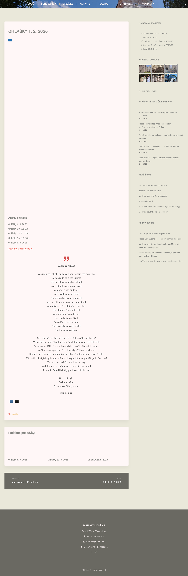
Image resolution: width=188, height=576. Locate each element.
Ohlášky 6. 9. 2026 (17, 224)
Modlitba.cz (145, 174)
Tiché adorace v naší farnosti (154, 33)
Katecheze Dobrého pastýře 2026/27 (157, 45)
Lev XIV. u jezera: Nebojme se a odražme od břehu (161, 261)
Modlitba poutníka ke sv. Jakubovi (153, 212)
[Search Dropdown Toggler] (184, 4)
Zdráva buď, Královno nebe (151, 191)
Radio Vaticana (146, 222)
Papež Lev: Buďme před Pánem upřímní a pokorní (160, 239)
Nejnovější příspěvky (150, 23)
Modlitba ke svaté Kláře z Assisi (153, 196)
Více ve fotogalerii (148, 91)
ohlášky (15, 414)
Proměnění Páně (146, 201)
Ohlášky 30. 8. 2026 (18, 228)
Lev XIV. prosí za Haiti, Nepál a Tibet (154, 233)
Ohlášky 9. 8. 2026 (17, 242)
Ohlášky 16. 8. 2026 (18, 238)
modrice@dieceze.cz (96, 541)
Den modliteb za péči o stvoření (153, 185)
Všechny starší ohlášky (20, 248)
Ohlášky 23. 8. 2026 (18, 233)
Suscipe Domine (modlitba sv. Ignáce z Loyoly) (159, 206)
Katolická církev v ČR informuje (155, 101)
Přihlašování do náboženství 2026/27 (157, 41)
